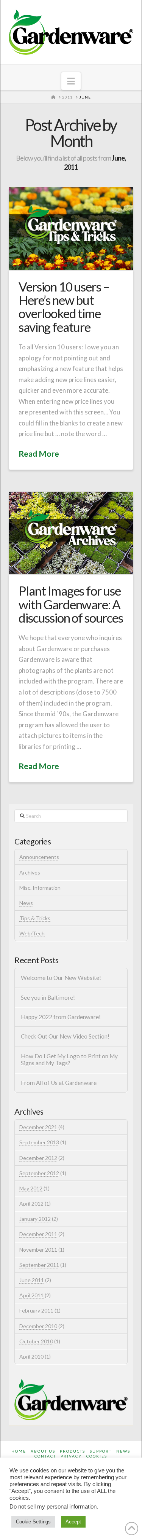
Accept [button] (73, 1522)
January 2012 (35, 1219)
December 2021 (38, 1127)
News (26, 903)
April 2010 (31, 1356)
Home (18, 1451)
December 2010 (38, 1326)
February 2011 (36, 1310)
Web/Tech (32, 933)
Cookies (96, 1456)
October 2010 (36, 1341)
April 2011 (31, 1295)
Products (72, 1451)
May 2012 (30, 1188)
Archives (29, 872)
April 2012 (31, 1203)
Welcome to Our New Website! (61, 977)
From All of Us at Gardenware (59, 1082)
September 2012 (39, 1173)
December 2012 (38, 1158)
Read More (39, 454)
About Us (43, 1451)
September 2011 (39, 1265)
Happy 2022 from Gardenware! (61, 1016)
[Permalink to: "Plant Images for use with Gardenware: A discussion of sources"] (71, 533)
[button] (71, 81)
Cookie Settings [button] (33, 1522)
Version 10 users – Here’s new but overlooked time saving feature (64, 307)
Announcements (39, 857)
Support (101, 1451)
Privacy (71, 1456)
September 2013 (39, 1142)
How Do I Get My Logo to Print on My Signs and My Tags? (69, 1060)
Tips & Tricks (34, 918)
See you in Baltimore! (48, 997)
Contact (45, 1456)
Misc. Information (40, 887)
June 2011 (31, 1280)
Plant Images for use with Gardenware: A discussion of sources (71, 604)
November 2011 (38, 1249)
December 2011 (38, 1234)
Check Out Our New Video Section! (65, 1036)
